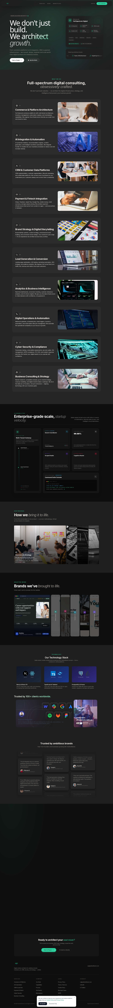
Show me (65, 520)
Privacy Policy (60, 1000)
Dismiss (58, 520)
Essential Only (53, 1003)
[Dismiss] (70, 486)
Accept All (42, 1003)
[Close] (74, 997)
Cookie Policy (50, 1000)
